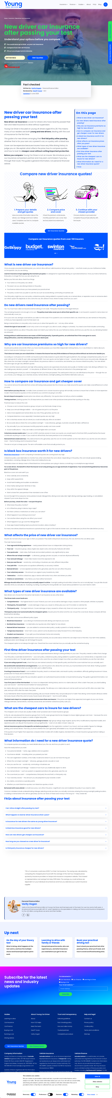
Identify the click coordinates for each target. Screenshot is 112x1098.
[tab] (55, 253)
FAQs (94, 4)
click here (30, 62)
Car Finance (8, 1026)
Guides (80, 4)
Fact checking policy (65, 1022)
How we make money (65, 1026)
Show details (91, 1094)
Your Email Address (66, 985)
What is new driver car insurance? (90, 118)
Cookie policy (88, 1026)
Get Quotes (37, 57)
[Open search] (106, 4)
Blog (99, 4)
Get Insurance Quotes (110, 52)
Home (6, 18)
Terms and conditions (91, 1030)
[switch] (50, 1094)
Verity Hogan (36, 88)
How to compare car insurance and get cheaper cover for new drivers (91, 132)
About (89, 4)
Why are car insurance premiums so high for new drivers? (91, 127)
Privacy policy (89, 1022)
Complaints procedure (65, 1034)
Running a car (9, 1034)
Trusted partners (63, 1030)
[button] (56, 808)
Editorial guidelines (64, 1019)
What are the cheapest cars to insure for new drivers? (89, 157)
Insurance (63, 4)
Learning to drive (10, 1019)
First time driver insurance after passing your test (89, 152)
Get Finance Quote (110, 31)
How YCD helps (36, 1022)
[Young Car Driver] (13, 4)
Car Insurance (9, 1022)
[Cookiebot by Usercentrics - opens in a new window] (11, 1094)
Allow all (97, 1076)
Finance (72, 4)
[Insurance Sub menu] (67, 4)
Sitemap (87, 1034)
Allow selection (97, 1081)
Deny (97, 1087)
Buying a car (8, 1030)
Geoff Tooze (37, 91)
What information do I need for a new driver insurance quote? (90, 163)
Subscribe (65, 994)
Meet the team (36, 1026)
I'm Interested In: (65, 976)
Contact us (88, 1019)
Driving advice (9, 1038)
